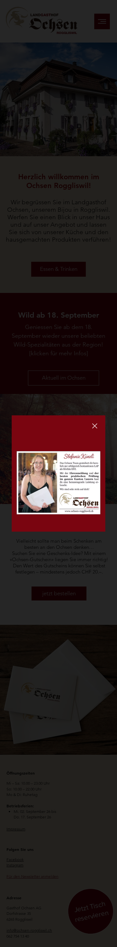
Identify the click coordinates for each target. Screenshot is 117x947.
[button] (94, 426)
